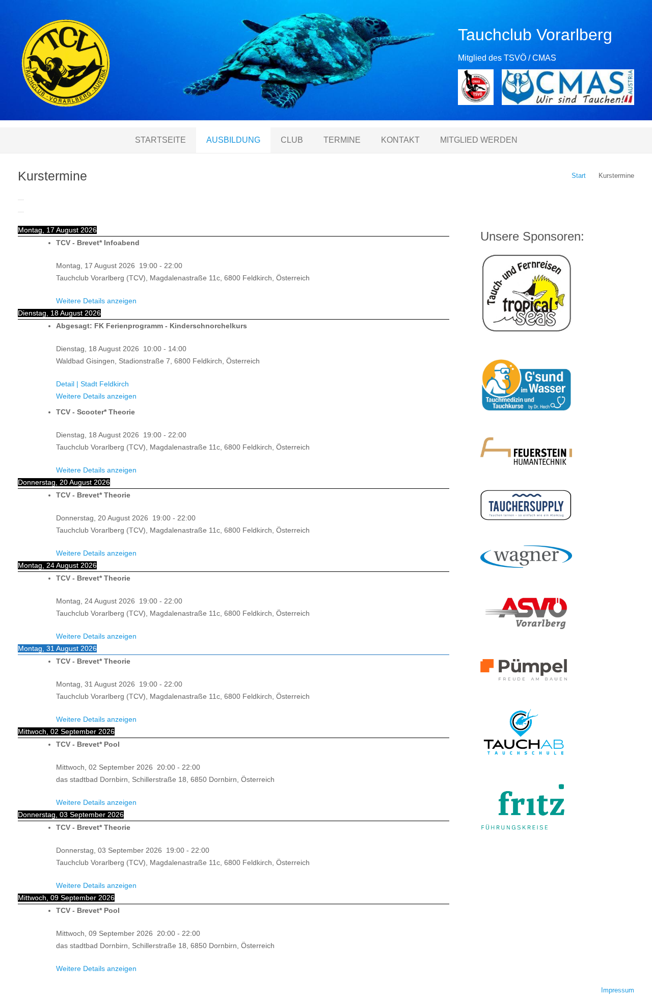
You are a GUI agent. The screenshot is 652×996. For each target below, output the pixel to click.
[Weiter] (21, 212)
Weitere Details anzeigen (96, 301)
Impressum (617, 990)
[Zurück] (21, 199)
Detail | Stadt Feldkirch (92, 384)
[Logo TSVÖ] (476, 87)
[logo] (66, 63)
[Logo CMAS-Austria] (568, 87)
